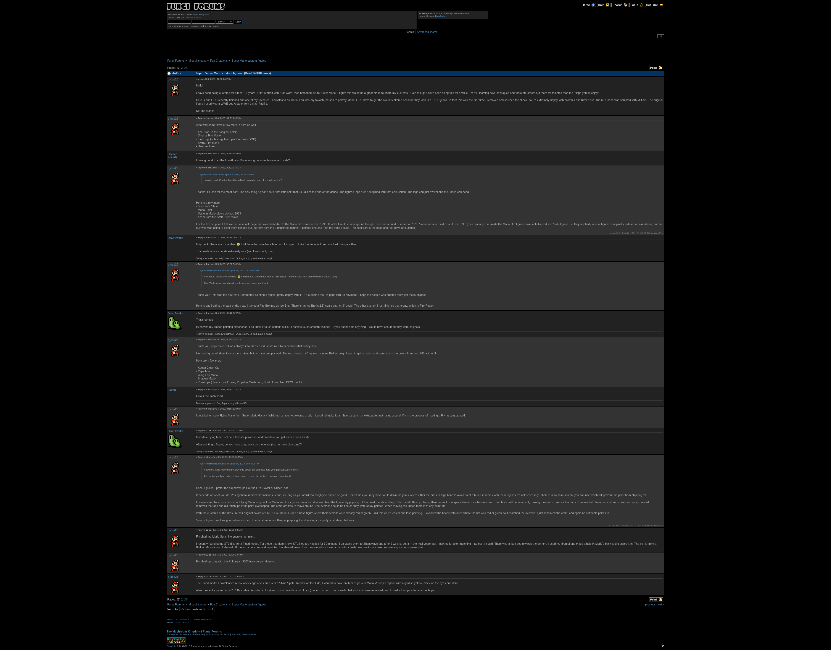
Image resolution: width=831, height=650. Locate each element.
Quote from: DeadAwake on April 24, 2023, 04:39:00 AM (229, 270)
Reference (198, 634)
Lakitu (172, 390)
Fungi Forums (212, 631)
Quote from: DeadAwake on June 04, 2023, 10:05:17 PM (229, 464)
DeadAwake (175, 238)
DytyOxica (440, 16)
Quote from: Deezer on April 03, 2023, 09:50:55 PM (227, 174)
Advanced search (427, 32)
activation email (193, 17)
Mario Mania (212, 634)
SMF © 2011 (186, 619)
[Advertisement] (415, 48)
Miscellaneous (249, 634)
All (186, 67)
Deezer (172, 154)
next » (660, 604)
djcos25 (173, 79)
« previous (649, 604)
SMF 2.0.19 (172, 619)
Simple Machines (202, 619)
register (204, 14)
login (195, 14)
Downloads (185, 634)
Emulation (225, 634)
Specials (236, 634)
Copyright (171, 646)
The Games (172, 634)
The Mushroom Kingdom (183, 631)
